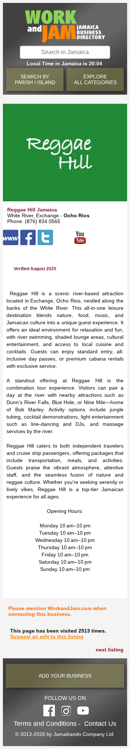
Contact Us (100, 723)
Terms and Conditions (45, 723)
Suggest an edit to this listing (46, 636)
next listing (110, 650)
